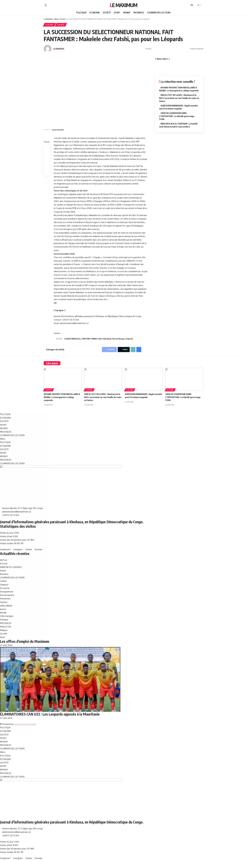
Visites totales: (7, 543)
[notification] (184, 5)
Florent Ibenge (118, 339)
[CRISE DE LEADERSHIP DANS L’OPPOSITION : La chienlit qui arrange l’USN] (184, 379)
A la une (49, 25)
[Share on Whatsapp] (162, 49)
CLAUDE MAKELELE (72, 339)
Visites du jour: (7, 533)
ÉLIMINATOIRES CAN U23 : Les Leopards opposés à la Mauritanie (50, 714)
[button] (73, 439)
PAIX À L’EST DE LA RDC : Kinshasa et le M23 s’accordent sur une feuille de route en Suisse (179, 98)
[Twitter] (52, 5)
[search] (188, 5)
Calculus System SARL (25, 724)
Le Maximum (123, 5)
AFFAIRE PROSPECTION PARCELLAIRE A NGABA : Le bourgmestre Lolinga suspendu (62, 397)
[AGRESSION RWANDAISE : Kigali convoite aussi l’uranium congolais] (144, 379)
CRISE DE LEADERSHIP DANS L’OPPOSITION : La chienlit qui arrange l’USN (176, 116)
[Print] (182, 49)
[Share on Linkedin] (166, 49)
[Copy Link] (178, 49)
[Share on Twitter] (158, 49)
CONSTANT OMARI (89, 339)
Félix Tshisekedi (104, 339)
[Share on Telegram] (170, 49)
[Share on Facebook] (154, 49)
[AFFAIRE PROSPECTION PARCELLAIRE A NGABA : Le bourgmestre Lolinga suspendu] (63, 379)
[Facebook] (49, 5)
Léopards (129, 339)
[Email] (174, 49)
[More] (186, 49)
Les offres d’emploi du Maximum (24, 641)
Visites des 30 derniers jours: (13, 540)
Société (61, 25)
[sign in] (45, 5)
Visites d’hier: (6, 536)
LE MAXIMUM (58, 48)
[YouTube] (55, 5)
